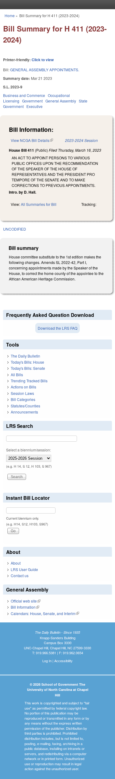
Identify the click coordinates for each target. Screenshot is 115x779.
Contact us (20, 575)
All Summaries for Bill (38, 204)
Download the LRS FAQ (57, 328)
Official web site (25, 600)
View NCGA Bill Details (32, 140)
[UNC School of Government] (56, 4)
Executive (34, 106)
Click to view (43, 59)
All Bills (17, 374)
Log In (47, 660)
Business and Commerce (24, 95)
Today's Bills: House (27, 362)
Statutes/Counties (25, 405)
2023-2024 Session (81, 140)
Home (10, 15)
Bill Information (25, 607)
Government (32, 100)
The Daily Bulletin (25, 355)
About (16, 563)
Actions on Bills (23, 386)
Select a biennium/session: (28, 449)
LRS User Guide (24, 569)
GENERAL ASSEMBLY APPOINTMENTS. (44, 69)
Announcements (24, 411)
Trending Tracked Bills (29, 380)
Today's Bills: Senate (28, 368)
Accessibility (63, 660)
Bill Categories (23, 399)
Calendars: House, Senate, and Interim (45, 613)
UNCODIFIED (14, 229)
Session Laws (22, 393)
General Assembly (60, 100)
